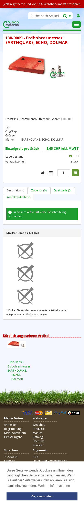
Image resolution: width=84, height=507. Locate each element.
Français (9, 461)
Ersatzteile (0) (63, 190)
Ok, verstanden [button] (42, 496)
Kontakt (38, 445)
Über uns (38, 441)
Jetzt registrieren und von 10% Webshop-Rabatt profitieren (42, 4)
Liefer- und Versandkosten (50, 461)
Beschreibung (15, 190)
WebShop (39, 425)
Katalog (38, 437)
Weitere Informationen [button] (54, 486)
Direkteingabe (13, 437)
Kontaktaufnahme (18, 197)
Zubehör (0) (39, 190)
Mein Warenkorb (15, 433)
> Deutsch (11, 457)
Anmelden (10, 425)
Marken (38, 433)
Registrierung (12, 429)
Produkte (39, 429)
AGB (36, 457)
